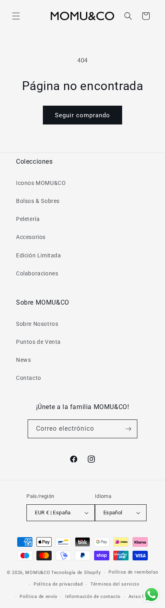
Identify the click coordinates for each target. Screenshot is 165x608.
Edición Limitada (38, 255)
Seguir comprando (82, 115)
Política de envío (38, 596)
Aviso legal (141, 596)
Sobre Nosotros (37, 324)
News (23, 360)
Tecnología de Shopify (76, 572)
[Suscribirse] (128, 428)
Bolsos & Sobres (38, 201)
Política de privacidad (58, 584)
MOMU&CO (37, 572)
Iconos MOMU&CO (41, 183)
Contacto (28, 378)
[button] (16, 16)
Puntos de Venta (38, 342)
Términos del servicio (115, 584)
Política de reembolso (133, 572)
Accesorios (31, 237)
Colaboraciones (37, 273)
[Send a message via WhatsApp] (151, 594)
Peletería (28, 219)
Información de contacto (93, 596)
